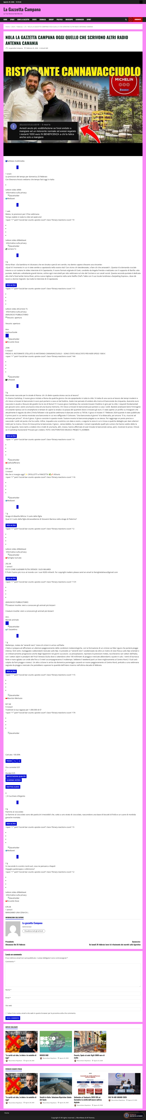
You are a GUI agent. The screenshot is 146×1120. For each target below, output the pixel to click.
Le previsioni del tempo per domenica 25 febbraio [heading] (26, 176)
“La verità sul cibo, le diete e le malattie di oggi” (20, 1056)
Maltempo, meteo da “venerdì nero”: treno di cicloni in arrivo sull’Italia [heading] (34, 645)
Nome (8, 990)
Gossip (51, 19)
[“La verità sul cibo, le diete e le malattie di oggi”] (21, 1042)
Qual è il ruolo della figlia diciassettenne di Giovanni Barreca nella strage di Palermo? (41, 519)
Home (5, 19)
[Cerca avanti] (19, 761)
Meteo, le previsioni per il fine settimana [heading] (22, 214)
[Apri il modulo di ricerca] (126, 19)
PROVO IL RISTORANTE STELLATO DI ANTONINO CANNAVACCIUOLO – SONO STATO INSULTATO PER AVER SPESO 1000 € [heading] (55, 353)
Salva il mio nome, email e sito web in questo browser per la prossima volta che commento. (42, 1013)
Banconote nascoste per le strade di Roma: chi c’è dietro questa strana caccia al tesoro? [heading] (42, 395)
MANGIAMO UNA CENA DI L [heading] (16, 912)
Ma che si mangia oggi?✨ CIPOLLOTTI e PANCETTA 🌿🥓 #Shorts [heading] (32, 474)
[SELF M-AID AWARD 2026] (124, 1084)
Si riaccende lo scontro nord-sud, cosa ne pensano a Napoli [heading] (30, 866)
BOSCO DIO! (44, 1055)
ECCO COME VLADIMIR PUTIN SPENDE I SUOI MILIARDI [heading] (28, 569)
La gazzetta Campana (15, 48)
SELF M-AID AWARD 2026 (117, 1097)
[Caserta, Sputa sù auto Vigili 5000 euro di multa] (90, 1042)
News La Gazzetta (23, 19)
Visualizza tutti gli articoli (33, 931)
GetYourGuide (11, 332)
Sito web (8, 1005)
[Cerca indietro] (15, 761)
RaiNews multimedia (15, 161)
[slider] (73, 754)
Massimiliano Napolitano (15, 1060)
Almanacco (80, 19)
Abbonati (138, 19)
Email (8, 998)
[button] (20, 742)
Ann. (7, 329)
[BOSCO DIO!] (56, 1042)
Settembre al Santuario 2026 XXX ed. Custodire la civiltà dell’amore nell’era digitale (88, 1099)
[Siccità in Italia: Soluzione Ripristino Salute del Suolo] (56, 1084)
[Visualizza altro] (7, 336)
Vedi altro (11, 285)
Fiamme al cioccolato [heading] (14, 812)
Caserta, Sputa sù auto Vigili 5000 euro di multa (89, 1056)
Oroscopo (69, 19)
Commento (10, 961)
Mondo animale (12, 620)
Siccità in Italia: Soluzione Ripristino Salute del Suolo (55, 1098)
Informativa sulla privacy (16, 192)
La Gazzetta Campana (22, 9)
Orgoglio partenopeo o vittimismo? (20, 869)
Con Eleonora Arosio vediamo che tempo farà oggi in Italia (29, 179)
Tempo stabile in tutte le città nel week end (23, 217)
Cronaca (43, 19)
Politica (60, 19)
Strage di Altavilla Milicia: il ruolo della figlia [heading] (23, 516)
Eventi (34, 19)
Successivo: (115, 943)
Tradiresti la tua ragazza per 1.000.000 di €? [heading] (23, 710)
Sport (12, 19)
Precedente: (15, 943)
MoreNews (80, 1118)
